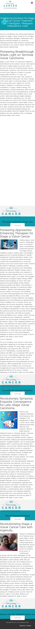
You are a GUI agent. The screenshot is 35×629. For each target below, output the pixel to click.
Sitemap (29, 625)
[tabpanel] (17, 288)
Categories (22, 625)
